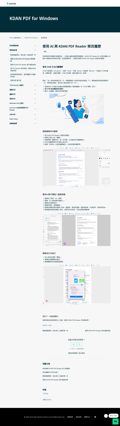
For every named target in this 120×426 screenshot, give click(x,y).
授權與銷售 (13, 123)
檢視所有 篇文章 (15, 80)
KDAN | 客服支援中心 (15, 38)
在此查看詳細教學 (74, 144)
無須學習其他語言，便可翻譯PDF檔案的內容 (23, 75)
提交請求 (82, 353)
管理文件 (13, 99)
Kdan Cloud (14, 119)
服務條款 (70, 417)
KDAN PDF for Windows (31, 38)
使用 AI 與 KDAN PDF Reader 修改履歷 (22, 60)
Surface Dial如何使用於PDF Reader (19, 109)
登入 (45, 400)
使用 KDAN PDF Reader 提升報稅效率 (97, 331)
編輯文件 (13, 94)
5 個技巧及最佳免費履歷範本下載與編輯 (65, 87)
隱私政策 (78, 417)
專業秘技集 (44, 38)
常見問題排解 (14, 46)
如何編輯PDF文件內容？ (51, 372)
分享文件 (13, 114)
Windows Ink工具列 (16, 103)
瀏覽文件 (13, 90)
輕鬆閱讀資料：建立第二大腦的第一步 (55, 331)
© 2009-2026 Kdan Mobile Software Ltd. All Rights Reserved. (44, 417)
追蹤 (45, 51)
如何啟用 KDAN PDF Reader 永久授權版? (56, 369)
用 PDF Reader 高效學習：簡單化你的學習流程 (23, 69)
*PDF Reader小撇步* (17, 85)
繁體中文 (87, 417)
